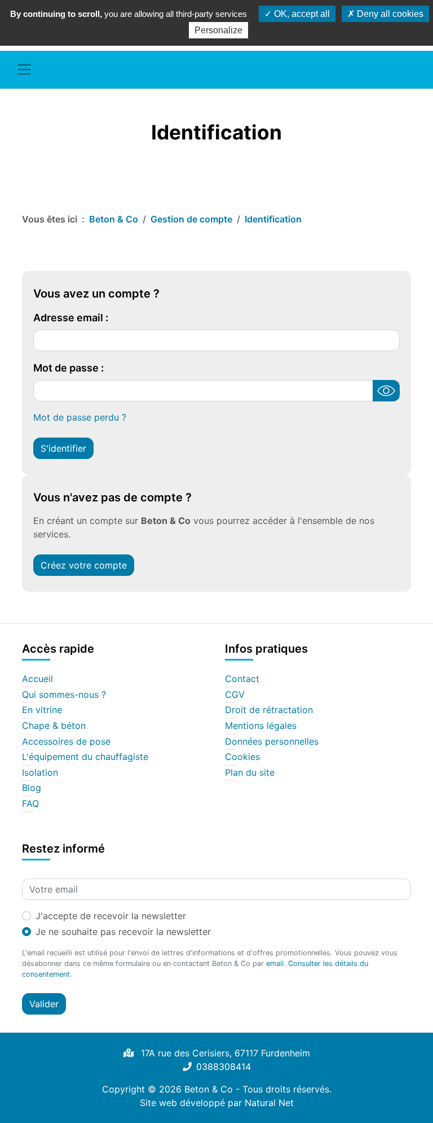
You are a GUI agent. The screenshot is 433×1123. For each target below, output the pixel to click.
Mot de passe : (68, 368)
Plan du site (250, 773)
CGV (235, 695)
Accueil (37, 679)
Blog (31, 788)
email (275, 963)
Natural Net (269, 1102)
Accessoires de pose (66, 742)
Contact (242, 679)
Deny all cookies (389, 14)
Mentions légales (261, 726)
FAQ (30, 804)
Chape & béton (54, 726)
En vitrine (42, 710)
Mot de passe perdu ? (79, 417)
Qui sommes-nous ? (64, 695)
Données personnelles (272, 742)
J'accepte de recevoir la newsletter (111, 915)
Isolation (40, 773)
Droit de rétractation (269, 710)
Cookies (242, 757)
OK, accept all (301, 14)
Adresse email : (70, 318)
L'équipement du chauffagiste (85, 757)
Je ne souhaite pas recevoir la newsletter (123, 931)
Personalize (218, 30)
